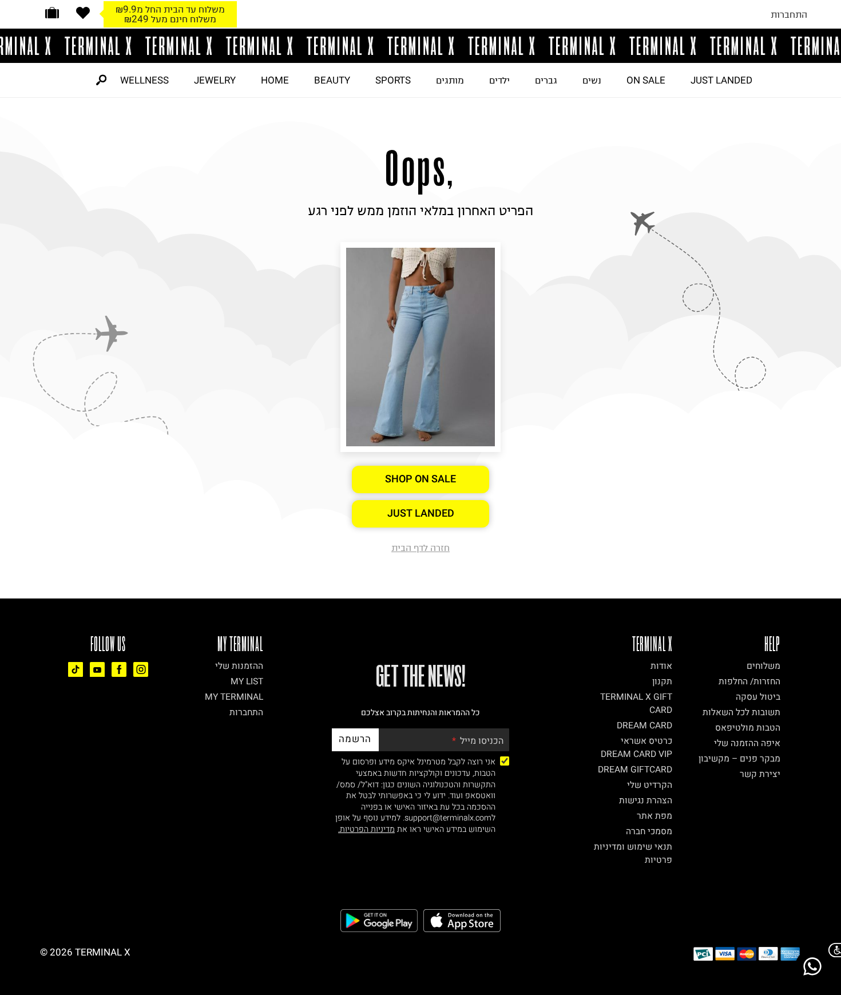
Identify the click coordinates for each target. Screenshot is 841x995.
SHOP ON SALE (420, 479)
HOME (275, 80)
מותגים (450, 80)
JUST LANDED (721, 80)
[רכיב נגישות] (832, 950)
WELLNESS (144, 80)
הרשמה (355, 739)
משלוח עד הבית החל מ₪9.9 (170, 9)
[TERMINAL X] (420, 46)
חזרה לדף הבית (420, 547)
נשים (591, 80)
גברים (546, 80)
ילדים (499, 80)
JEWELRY (215, 80)
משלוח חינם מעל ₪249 (170, 19)
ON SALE (645, 80)
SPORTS (393, 80)
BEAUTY (332, 80)
